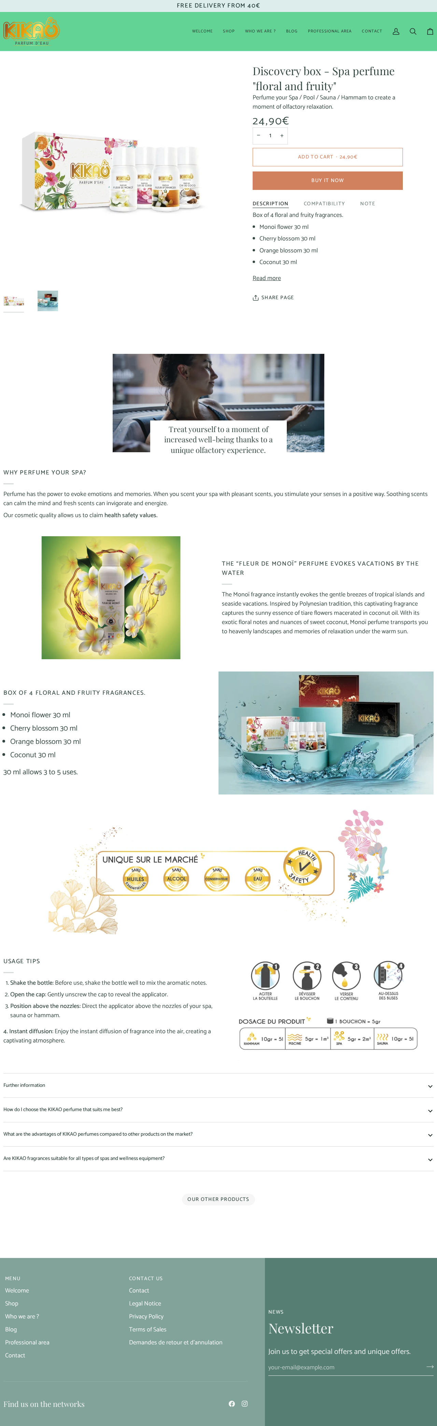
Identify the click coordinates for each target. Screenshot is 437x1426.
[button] (229, 31)
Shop (11, 1304)
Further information (24, 1085)
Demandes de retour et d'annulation (176, 1343)
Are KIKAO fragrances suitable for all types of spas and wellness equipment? (84, 1158)
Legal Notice (145, 1304)
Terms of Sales (148, 1330)
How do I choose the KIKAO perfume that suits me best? (63, 1109)
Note (367, 203)
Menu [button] (12, 1279)
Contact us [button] (146, 1279)
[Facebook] (232, 1404)
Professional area (27, 1343)
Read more (267, 278)
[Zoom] (16, 266)
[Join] (428, 1366)
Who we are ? (22, 1317)
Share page (278, 298)
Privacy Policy (146, 1317)
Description (271, 203)
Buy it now (327, 180)
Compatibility (325, 203)
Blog (11, 1330)
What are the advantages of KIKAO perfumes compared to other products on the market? (98, 1134)
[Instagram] (245, 1404)
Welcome (17, 1291)
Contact (15, 1356)
